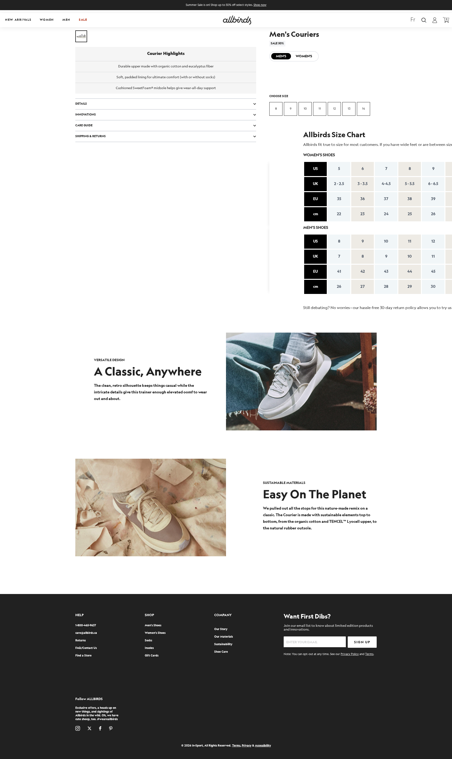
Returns (80, 640)
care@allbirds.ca (86, 633)
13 (349, 108)
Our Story (220, 629)
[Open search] (424, 20)
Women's (304, 56)
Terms (369, 654)
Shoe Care (221, 651)
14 (363, 108)
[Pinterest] (111, 728)
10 (305, 108)
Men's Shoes (153, 625)
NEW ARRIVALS (18, 19)
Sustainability (223, 644)
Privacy (246, 745)
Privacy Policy (350, 654)
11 (320, 108)
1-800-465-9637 (85, 625)
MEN (66, 19)
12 (334, 108)
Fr (413, 20)
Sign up (362, 642)
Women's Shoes (155, 633)
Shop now (260, 5)
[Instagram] (77, 728)
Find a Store (83, 655)
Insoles (149, 648)
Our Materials (223, 636)
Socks (148, 640)
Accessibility (263, 745)
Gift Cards (151, 655)
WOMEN (47, 19)
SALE (83, 19)
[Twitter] (89, 728)
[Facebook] (100, 728)
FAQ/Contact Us (86, 648)
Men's (281, 56)
